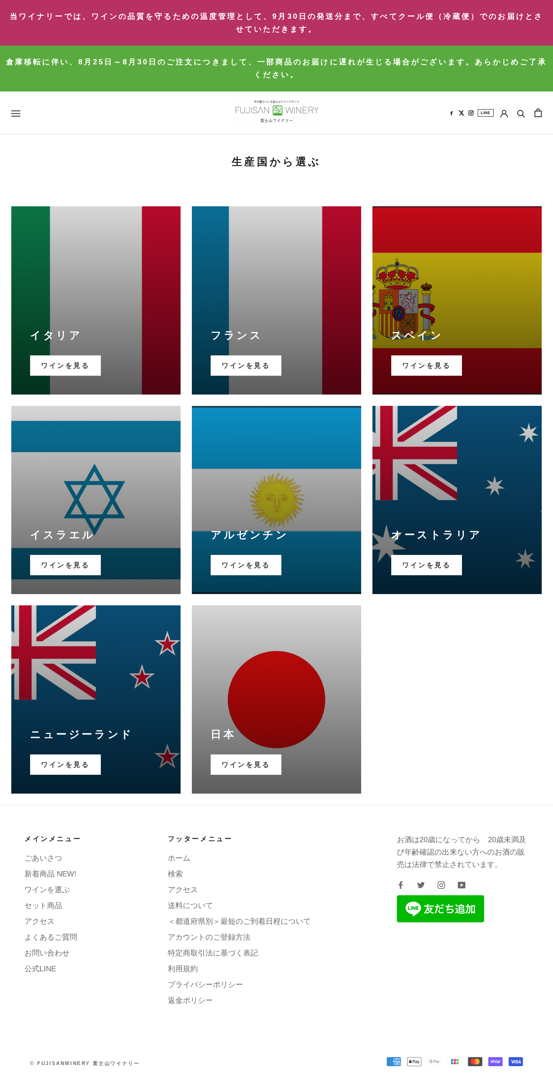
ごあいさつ (43, 858)
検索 (175, 874)
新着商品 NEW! (50, 874)
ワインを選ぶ (47, 889)
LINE (486, 113)
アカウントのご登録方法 (209, 937)
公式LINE (40, 969)
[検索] (521, 113)
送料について (190, 905)
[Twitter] (421, 884)
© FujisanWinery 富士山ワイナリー (85, 1063)
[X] (461, 113)
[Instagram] (471, 113)
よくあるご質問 (50, 937)
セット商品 (43, 905)
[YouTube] (461, 884)
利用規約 (183, 969)
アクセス (39, 921)
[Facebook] (451, 113)
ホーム (179, 858)
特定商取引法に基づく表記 (213, 953)
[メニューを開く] (15, 113)
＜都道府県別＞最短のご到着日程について (239, 921)
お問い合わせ (47, 953)
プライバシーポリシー (205, 984)
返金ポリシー (190, 1000)
